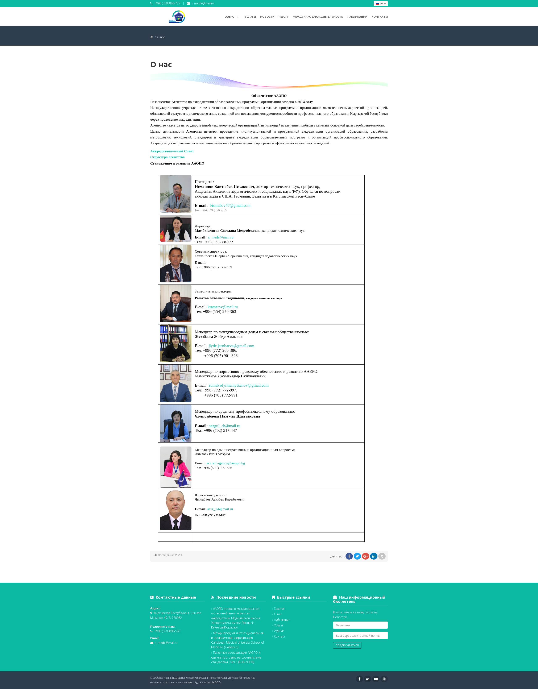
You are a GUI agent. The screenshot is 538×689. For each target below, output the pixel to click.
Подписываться (347, 645)
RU (381, 3)
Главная (279, 609)
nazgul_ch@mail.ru (224, 426)
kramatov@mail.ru (223, 307)
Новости (267, 16)
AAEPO (230, 16)
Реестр (284, 16)
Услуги (250, 16)
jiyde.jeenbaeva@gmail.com (231, 346)
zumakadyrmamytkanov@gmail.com (239, 385)
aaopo (235, 463)
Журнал (279, 631)
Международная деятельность (318, 16)
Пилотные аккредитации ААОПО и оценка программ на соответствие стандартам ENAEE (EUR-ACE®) (236, 657)
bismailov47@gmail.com (230, 205)
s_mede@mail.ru (202, 3)
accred (211, 463)
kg (243, 463)
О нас (278, 614)
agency (222, 463)
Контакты (380, 16)
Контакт (279, 636)
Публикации (357, 16)
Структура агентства (167, 157)
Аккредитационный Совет (172, 151)
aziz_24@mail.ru (220, 509)
